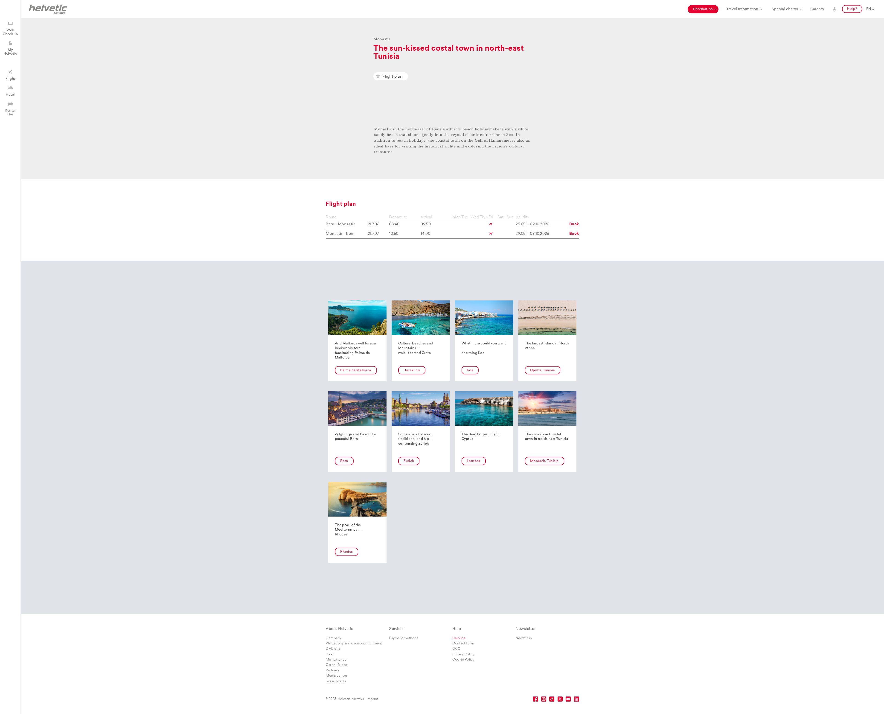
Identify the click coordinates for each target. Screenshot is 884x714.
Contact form (463, 643)
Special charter (785, 9)
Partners (332, 670)
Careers (817, 9)
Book (574, 224)
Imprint (372, 699)
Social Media (336, 681)
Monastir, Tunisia (544, 461)
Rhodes (346, 552)
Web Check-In (10, 32)
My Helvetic (10, 52)
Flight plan (392, 77)
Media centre (336, 675)
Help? (852, 9)
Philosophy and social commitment (354, 643)
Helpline (458, 638)
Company (333, 638)
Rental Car (10, 112)
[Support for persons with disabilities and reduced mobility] (834, 9)
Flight (10, 79)
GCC (456, 648)
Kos (470, 370)
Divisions (333, 648)
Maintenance (336, 659)
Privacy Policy (463, 654)
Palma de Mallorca (355, 370)
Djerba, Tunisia (542, 370)
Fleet (330, 654)
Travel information (742, 9)
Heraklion (412, 370)
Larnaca (473, 461)
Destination (703, 9)
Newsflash (524, 638)
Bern (344, 461)
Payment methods (403, 638)
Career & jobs (337, 665)
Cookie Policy (463, 659)
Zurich (409, 461)
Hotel (10, 95)
